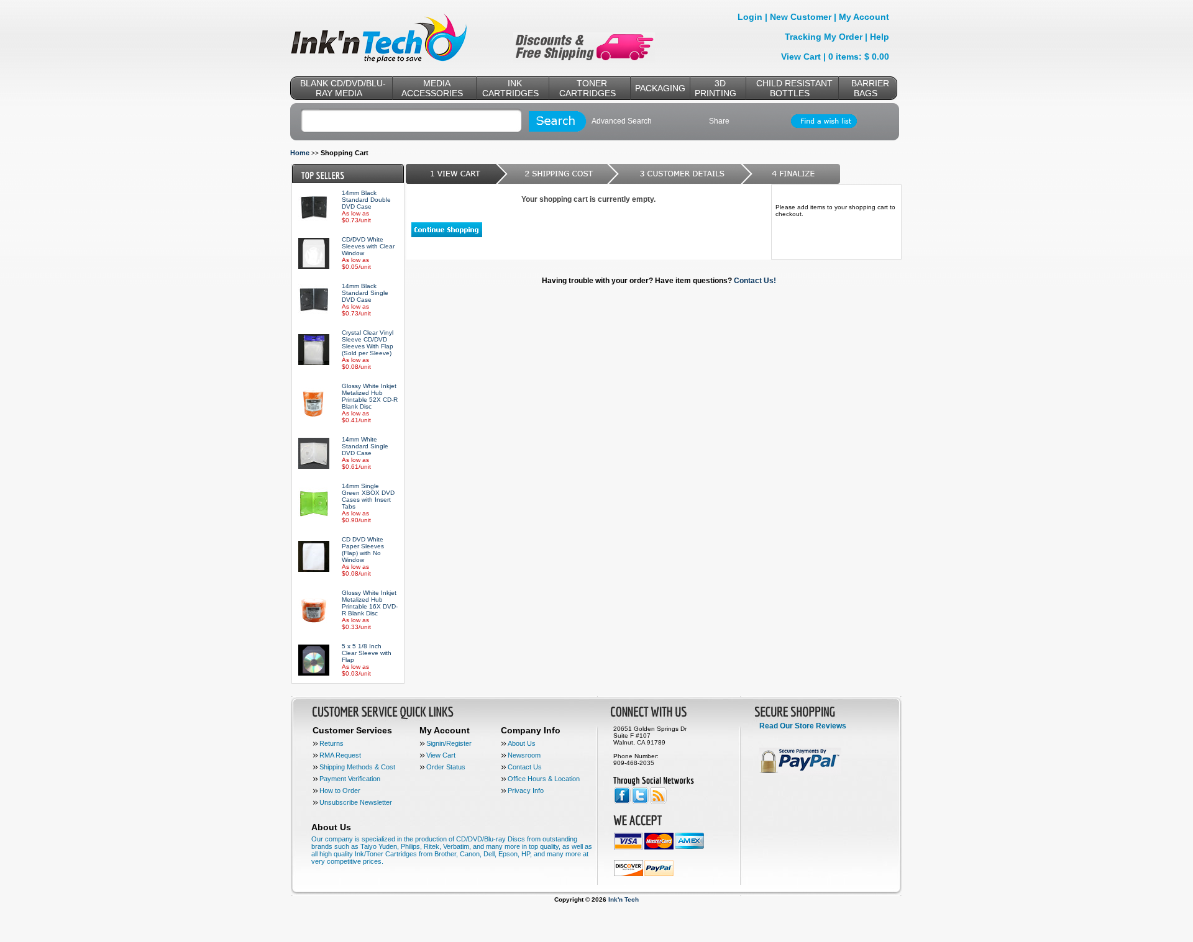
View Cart (801, 56)
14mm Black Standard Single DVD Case (365, 293)
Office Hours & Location (544, 778)
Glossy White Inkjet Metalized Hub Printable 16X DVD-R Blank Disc (370, 603)
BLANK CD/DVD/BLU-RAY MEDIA (343, 88)
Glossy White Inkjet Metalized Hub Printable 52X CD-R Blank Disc (370, 396)
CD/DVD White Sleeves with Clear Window (368, 246)
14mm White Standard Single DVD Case (365, 446)
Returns (331, 743)
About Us (522, 743)
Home (299, 152)
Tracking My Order (823, 37)
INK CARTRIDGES (510, 88)
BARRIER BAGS (870, 88)
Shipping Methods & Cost (357, 767)
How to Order (339, 790)
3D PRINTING (715, 88)
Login (750, 17)
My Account (864, 17)
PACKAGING (660, 88)
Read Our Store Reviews (802, 726)
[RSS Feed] (658, 802)
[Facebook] (622, 802)
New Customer (800, 17)
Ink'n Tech (623, 899)
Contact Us (525, 767)
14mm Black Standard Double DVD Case (366, 199)
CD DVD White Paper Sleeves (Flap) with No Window (363, 549)
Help (879, 37)
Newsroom (524, 755)
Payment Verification (349, 778)
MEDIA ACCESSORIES (432, 88)
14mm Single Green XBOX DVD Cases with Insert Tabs (368, 496)
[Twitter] (640, 802)
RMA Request (340, 755)
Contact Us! (755, 280)
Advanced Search (622, 121)
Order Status (445, 767)
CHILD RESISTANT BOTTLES (794, 88)
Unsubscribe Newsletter (355, 802)
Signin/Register (449, 743)
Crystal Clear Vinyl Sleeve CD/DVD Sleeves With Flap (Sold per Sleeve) (367, 342)
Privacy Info (526, 790)
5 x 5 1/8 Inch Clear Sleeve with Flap (366, 653)
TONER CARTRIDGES (587, 88)
